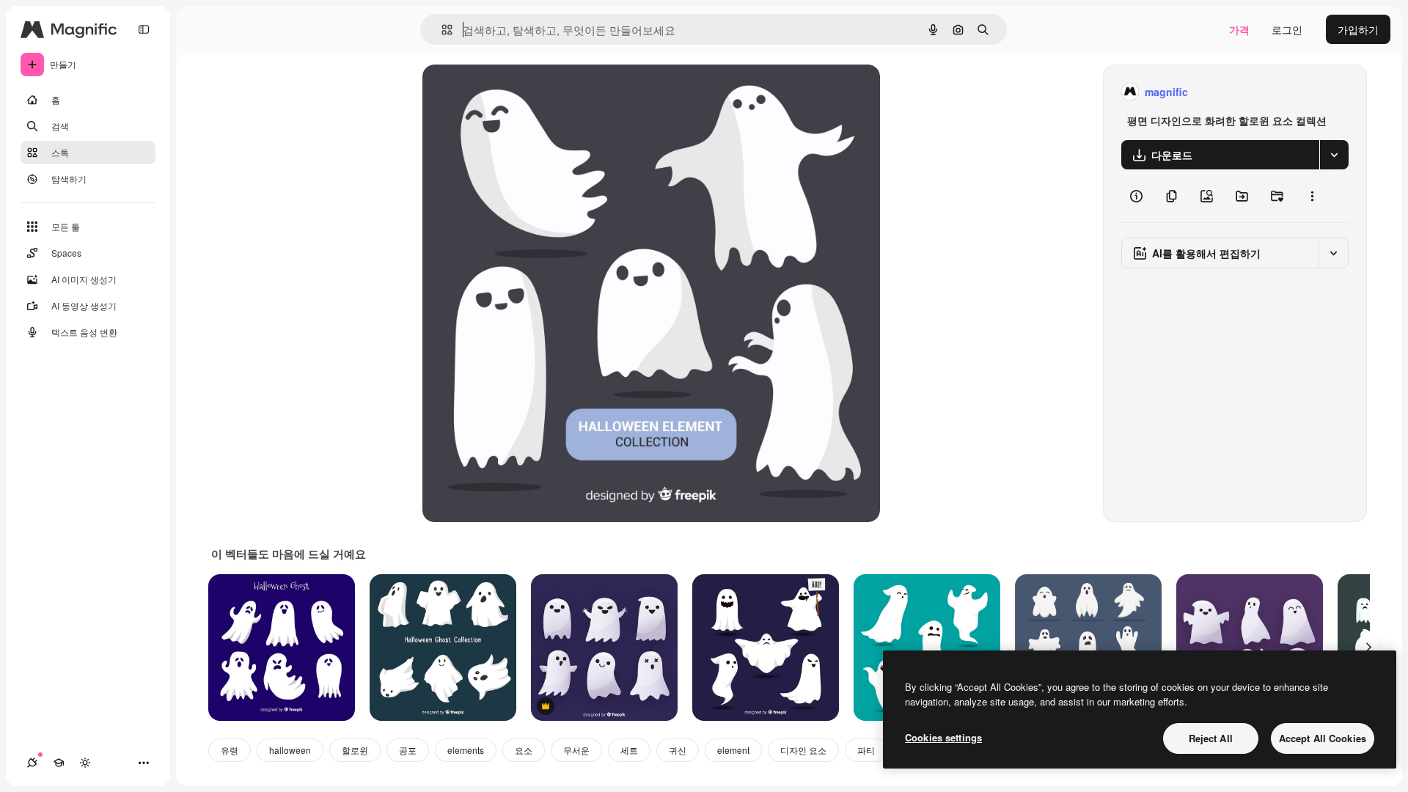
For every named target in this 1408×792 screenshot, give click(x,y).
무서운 (576, 750)
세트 (629, 750)
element (733, 750)
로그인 (1287, 29)
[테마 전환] (85, 762)
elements (465, 750)
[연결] (32, 762)
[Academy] (58, 762)
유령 (229, 750)
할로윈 (355, 750)
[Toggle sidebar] (143, 29)
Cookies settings (943, 737)
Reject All (1211, 738)
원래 (507, 92)
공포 (408, 750)
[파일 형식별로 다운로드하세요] (1334, 154)
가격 (1239, 29)
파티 (866, 750)
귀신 (677, 750)
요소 (523, 750)
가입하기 (1358, 29)
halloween (290, 750)
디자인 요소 (803, 750)
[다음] (1368, 647)
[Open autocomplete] (441, 29)
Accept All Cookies (1322, 738)
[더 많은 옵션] (1312, 195)
